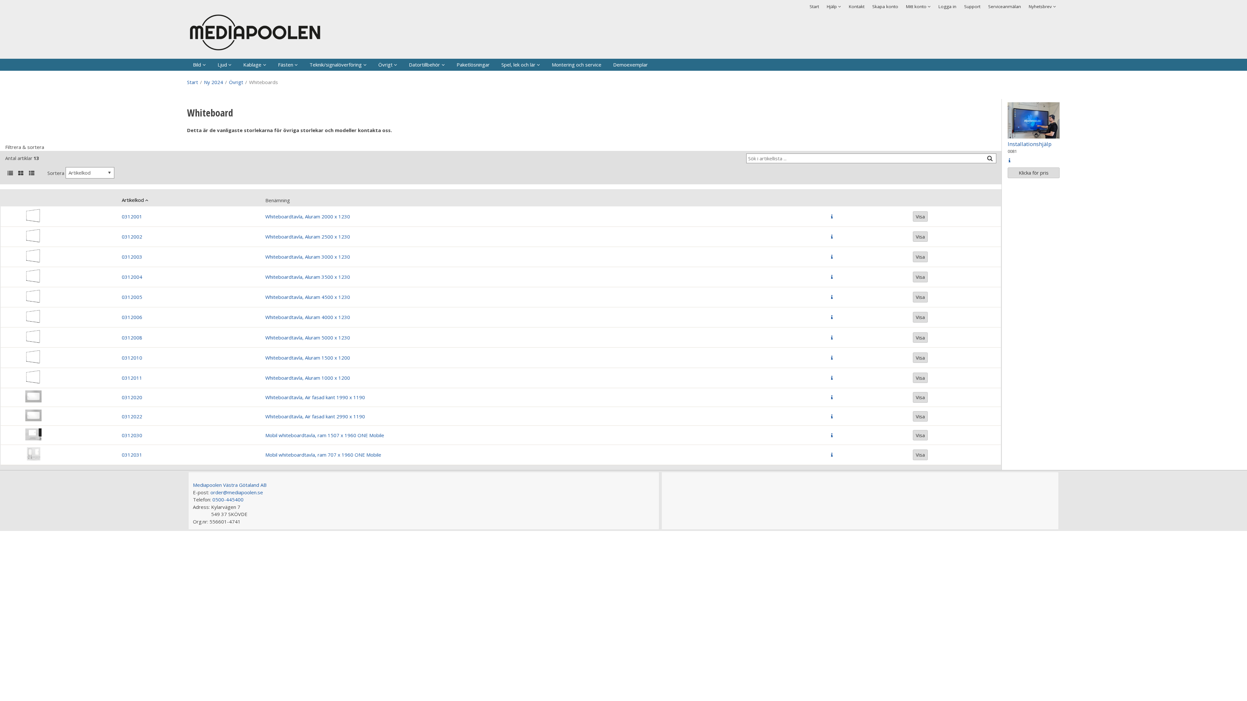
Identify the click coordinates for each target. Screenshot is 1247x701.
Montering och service (576, 64)
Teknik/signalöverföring (335, 64)
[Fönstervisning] (21, 173)
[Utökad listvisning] (31, 173)
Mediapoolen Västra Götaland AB (230, 485)
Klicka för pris (1034, 172)
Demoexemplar (630, 64)
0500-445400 (228, 499)
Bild (197, 64)
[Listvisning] (10, 173)
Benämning (277, 200)
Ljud (222, 64)
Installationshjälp (1030, 144)
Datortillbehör (424, 64)
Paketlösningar (473, 64)
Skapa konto (885, 6)
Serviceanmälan (1004, 6)
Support (972, 6)
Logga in (947, 6)
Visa (920, 216)
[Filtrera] (989, 159)
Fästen (285, 64)
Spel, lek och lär (518, 64)
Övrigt (385, 64)
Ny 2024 (213, 82)
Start (814, 6)
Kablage (252, 64)
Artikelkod (133, 200)
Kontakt (856, 6)
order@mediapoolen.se (236, 492)
